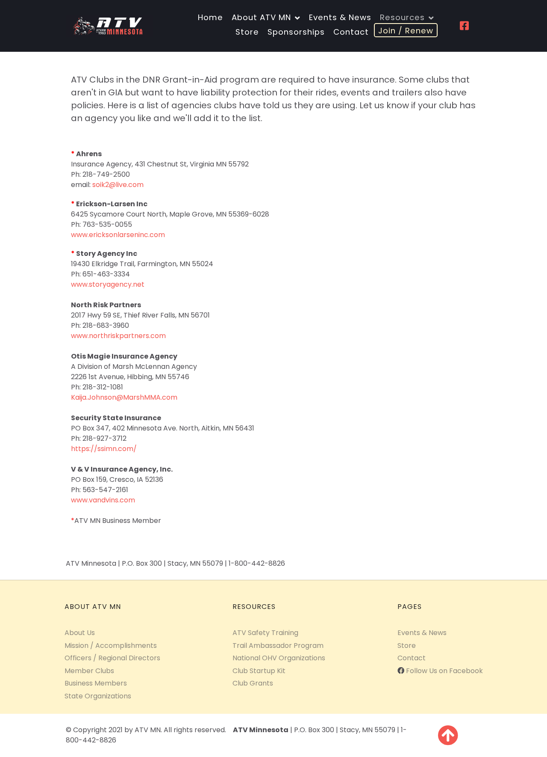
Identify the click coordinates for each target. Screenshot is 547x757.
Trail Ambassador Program (277, 645)
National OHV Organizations (278, 658)
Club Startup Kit (258, 671)
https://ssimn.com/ (104, 449)
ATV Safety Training (265, 633)
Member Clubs (89, 671)
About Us (80, 633)
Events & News (422, 633)
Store (406, 645)
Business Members (96, 683)
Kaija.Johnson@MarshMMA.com (124, 397)
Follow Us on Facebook (444, 671)
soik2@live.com (118, 185)
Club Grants (252, 683)
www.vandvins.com (103, 500)
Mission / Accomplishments (111, 645)
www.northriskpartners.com (118, 336)
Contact (411, 658)
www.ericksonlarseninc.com (118, 235)
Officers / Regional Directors (112, 658)
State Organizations (98, 696)
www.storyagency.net (107, 284)
